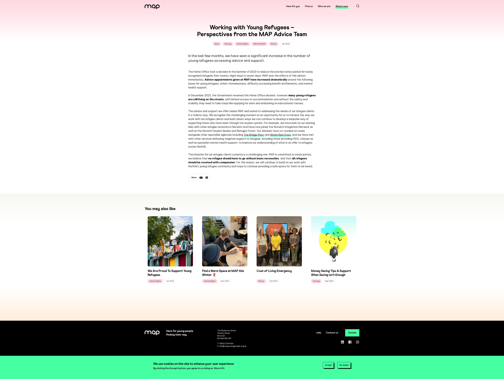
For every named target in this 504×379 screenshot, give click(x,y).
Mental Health (259, 44)
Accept (328, 365)
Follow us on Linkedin (342, 342)
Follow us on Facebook (350, 342)
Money (273, 44)
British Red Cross (280, 134)
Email (201, 177)
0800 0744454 (226, 343)
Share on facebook (206, 177)
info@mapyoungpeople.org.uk (232, 346)
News (217, 44)
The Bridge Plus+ (254, 134)
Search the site (357, 6)
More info (219, 368)
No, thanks (344, 365)
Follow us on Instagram (357, 342)
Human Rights (242, 44)
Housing (227, 44)
